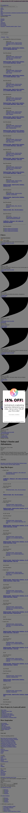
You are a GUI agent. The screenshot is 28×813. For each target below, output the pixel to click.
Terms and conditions (20, 421)
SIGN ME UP (14, 418)
